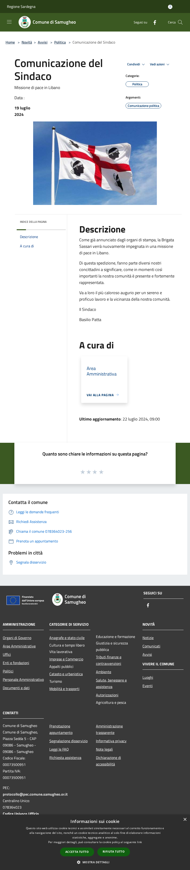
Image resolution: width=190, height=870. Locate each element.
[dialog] (95, 842)
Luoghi (147, 677)
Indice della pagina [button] (33, 222)
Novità (27, 42)
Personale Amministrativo (23, 679)
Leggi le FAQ (59, 749)
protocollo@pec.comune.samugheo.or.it (35, 794)
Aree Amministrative (19, 646)
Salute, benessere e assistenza (111, 683)
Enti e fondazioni (16, 663)
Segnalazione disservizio (68, 741)
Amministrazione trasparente (109, 729)
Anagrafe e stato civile (67, 638)
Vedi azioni (157, 64)
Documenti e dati (16, 688)
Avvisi (43, 42)
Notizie (148, 638)
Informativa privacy (111, 741)
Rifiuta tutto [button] (114, 852)
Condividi (134, 64)
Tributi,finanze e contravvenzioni (108, 660)
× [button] (185, 819)
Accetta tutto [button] (77, 852)
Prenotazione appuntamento (61, 729)
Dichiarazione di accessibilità (108, 761)
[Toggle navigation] (9, 22)
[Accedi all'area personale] (170, 6)
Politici (8, 671)
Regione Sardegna (21, 6)
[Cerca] (180, 22)
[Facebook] (153, 22)
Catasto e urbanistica (66, 674)
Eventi (147, 685)
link (139, 842)
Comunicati (151, 646)
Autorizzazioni (107, 695)
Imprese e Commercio (66, 659)
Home (10, 42)
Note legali (104, 749)
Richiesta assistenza (65, 757)
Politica (60, 42)
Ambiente (103, 672)
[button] (94, 862)
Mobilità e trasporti (64, 689)
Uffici (7, 654)
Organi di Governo (17, 638)
